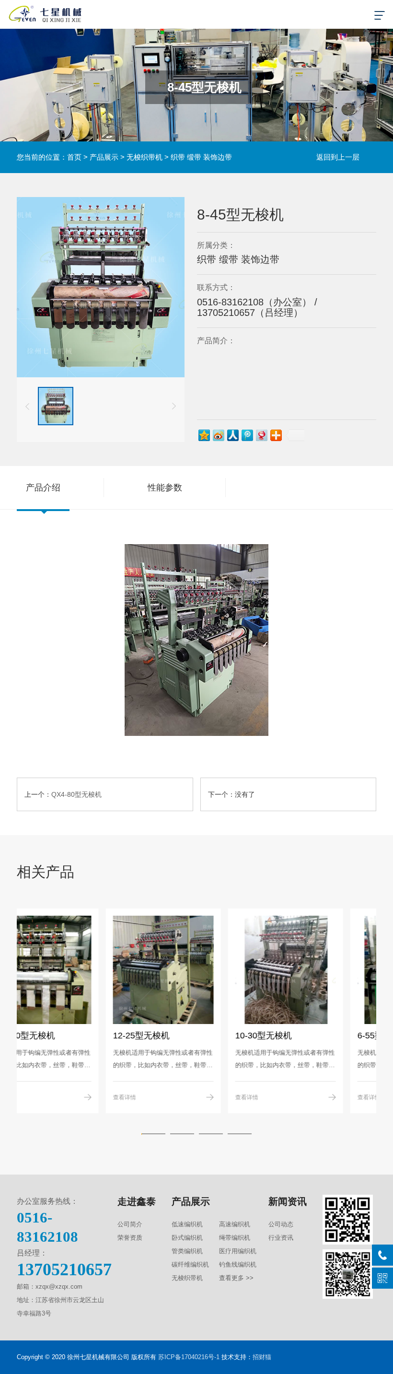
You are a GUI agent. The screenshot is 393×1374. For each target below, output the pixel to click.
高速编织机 (234, 1224)
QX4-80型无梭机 (76, 794)
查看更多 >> (236, 1277)
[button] (27, 406)
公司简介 (129, 1224)
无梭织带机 (144, 157)
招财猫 (262, 1357)
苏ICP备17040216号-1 (189, 1357)
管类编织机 (187, 1251)
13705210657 (64, 1269)
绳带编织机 (234, 1237)
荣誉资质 (129, 1237)
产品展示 (104, 157)
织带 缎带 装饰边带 (201, 157)
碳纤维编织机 (190, 1264)
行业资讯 (280, 1237)
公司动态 (280, 1224)
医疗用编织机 (237, 1251)
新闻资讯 (287, 1201)
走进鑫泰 (136, 1201)
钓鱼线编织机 (237, 1264)
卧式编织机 (187, 1237)
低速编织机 (187, 1224)
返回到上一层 (337, 157)
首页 (74, 157)
